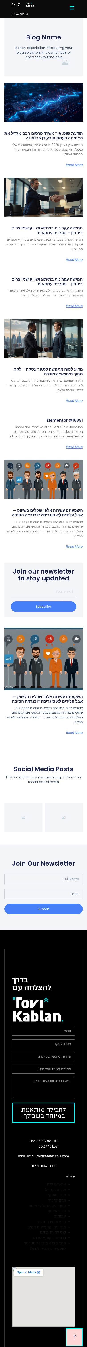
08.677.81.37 (20, 14)
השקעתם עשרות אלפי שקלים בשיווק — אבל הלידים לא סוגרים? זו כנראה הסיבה (47, 513)
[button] (71, 8)
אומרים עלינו (56, 1184)
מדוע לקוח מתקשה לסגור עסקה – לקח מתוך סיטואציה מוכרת (48, 371)
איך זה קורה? (55, 1189)
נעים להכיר (57, 1200)
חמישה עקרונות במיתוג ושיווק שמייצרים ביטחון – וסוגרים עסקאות (47, 230)
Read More (74, 164)
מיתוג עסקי (57, 1195)
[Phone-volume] (19, 4)
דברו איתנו (57, 1211)
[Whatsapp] (13, 4)
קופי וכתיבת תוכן (52, 1222)
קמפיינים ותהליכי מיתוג (47, 1206)
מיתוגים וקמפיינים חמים (46, 1227)
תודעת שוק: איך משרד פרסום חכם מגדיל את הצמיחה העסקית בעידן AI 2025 (43, 136)
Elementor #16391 (65, 420)
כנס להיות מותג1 (52, 1232)
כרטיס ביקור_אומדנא (49, 1238)
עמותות (60, 1216)
